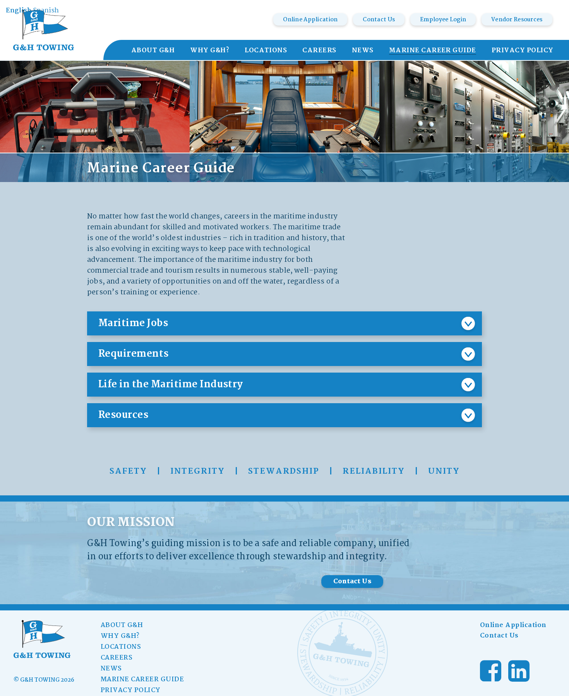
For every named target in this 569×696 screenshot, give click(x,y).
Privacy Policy (523, 51)
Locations (266, 51)
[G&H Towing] (43, 30)
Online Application (310, 19)
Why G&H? (209, 51)
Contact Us (379, 19)
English (18, 10)
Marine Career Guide (432, 51)
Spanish (46, 10)
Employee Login (443, 19)
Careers (319, 51)
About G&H (153, 51)
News (363, 51)
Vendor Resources (516, 19)
